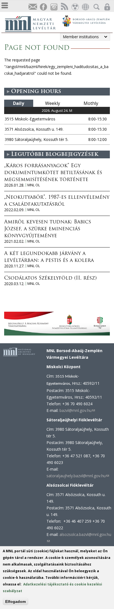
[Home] (33, 23)
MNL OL (33, 185)
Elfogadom (15, 601)
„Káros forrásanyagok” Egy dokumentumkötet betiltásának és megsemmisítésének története (53, 173)
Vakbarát (75, 7)
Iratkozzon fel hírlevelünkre (33, 7)
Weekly (52, 103)
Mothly (91, 103)
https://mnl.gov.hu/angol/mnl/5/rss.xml (64, 7)
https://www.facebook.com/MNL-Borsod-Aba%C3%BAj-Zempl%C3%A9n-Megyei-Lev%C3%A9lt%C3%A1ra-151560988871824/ (43, 7)
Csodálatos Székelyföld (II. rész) (50, 278)
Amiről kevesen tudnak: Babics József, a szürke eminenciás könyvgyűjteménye (47, 229)
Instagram (54, 7)
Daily (18, 103)
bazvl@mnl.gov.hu (77, 410)
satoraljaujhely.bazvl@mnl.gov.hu (77, 475)
